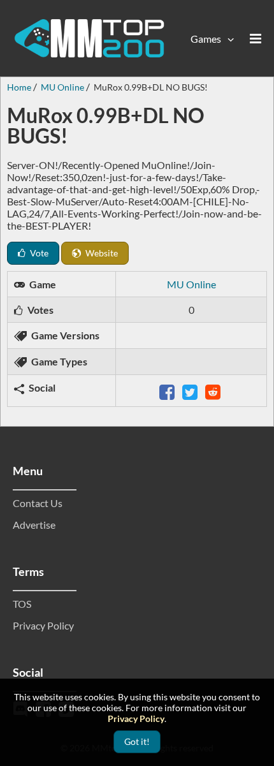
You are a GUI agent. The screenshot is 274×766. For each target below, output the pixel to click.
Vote (38, 252)
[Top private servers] (89, 38)
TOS (22, 604)
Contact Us (37, 503)
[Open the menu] (255, 38)
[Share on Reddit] (214, 390)
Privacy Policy (43, 625)
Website (100, 252)
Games (206, 39)
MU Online (191, 284)
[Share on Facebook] (168, 390)
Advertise (34, 525)
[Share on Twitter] (191, 390)
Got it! (137, 741)
